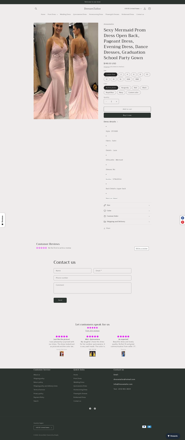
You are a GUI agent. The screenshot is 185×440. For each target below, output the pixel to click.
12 (106, 79)
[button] (36, 8)
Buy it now (127, 115)
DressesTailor (42, 435)
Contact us (77, 401)
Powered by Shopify (52, 435)
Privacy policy (38, 393)
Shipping (106, 66)
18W (137, 79)
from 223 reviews (93, 331)
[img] (92, 327)
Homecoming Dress (80, 390)
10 (147, 74)
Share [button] (108, 228)
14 (113, 79)
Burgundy (125, 88)
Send (60, 300)
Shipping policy (39, 378)
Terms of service (39, 390)
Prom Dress (78, 378)
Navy (121, 92)
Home (76, 375)
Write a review (142, 248)
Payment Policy (39, 397)
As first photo (111, 88)
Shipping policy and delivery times (45, 386)
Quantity (106, 97)
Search (36, 401)
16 (120, 79)
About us (37, 375)
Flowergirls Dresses (80, 393)
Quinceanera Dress (80, 386)
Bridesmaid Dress (80, 397)
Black (144, 88)
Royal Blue (110, 92)
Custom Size (110, 74)
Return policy (38, 382)
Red (135, 88)
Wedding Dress (79, 382)
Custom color (133, 92)
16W (128, 79)
